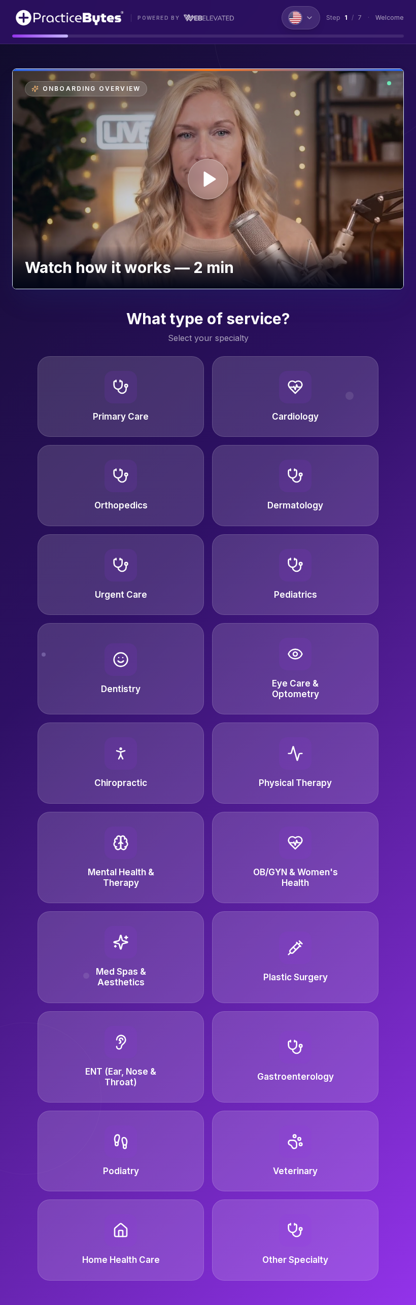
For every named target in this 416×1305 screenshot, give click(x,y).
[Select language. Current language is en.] (301, 17)
